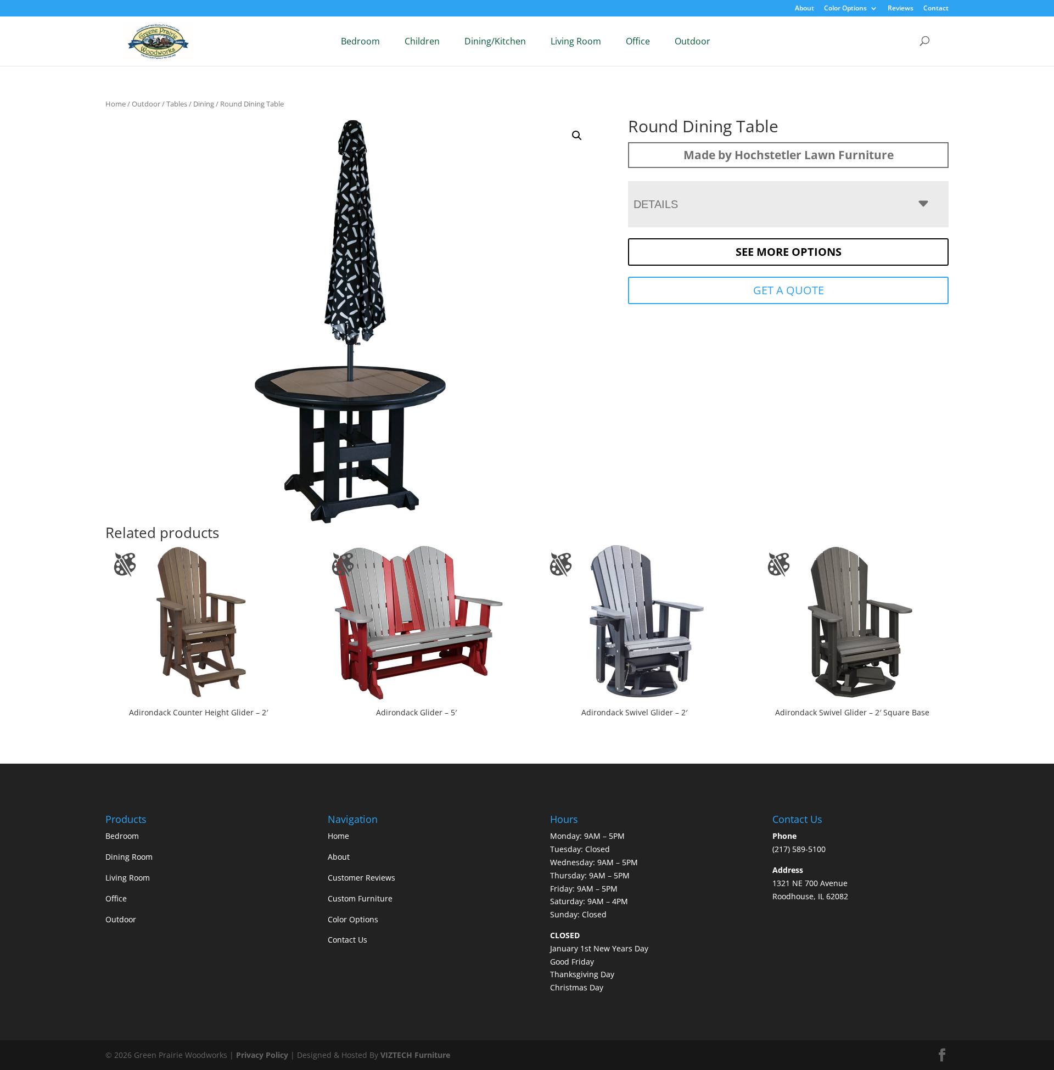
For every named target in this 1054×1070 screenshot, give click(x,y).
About (804, 9)
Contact (936, 9)
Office (638, 41)
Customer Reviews (361, 877)
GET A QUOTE (788, 290)
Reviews (900, 9)
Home (115, 104)
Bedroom (360, 41)
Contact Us (347, 939)
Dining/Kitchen (495, 41)
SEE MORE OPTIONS (789, 251)
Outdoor (692, 41)
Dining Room (129, 856)
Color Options (845, 9)
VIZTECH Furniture (415, 1055)
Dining (203, 104)
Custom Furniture (360, 898)
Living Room (576, 41)
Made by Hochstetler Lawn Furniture (788, 155)
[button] (577, 135)
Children (422, 41)
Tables (176, 104)
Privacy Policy (262, 1055)
